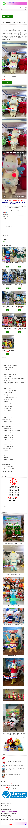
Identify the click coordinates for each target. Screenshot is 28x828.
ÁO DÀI (5, 453)
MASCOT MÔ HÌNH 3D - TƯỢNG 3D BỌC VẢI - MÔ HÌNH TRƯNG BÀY (13, 379)
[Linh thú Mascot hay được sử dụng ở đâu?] (3, 776)
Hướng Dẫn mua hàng (6, 815)
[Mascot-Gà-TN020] (13, 685)
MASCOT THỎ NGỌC (7, 417)
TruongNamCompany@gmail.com (16, 210)
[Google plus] (5, 213)
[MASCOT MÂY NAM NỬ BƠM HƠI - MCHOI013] (13, 623)
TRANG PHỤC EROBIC (8, 459)
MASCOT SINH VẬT (7, 392)
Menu (7, 16)
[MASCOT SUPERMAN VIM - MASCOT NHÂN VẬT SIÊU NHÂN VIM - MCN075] (8, 254)
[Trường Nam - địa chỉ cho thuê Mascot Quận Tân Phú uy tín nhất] (3, 770)
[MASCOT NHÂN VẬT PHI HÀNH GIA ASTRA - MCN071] (8, 298)
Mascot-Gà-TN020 (13, 687)
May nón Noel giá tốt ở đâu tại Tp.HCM (13, 761)
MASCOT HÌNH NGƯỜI (8, 386)
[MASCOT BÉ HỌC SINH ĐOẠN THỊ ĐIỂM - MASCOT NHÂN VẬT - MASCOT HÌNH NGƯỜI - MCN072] (20, 276)
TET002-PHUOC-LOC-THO (13, 655)
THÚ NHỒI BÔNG (6, 464)
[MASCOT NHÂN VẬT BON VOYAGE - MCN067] (20, 320)
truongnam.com (4, 805)
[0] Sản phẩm (22, 7)
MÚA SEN (5, 462)
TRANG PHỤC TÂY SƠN (8, 441)
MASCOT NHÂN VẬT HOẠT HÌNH (10, 374)
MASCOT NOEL (6, 424)
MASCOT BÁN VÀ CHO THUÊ (9, 363)
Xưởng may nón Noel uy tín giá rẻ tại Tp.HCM (14, 765)
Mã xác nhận (6, 235)
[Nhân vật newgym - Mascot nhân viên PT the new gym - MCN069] (20, 298)
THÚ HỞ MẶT (5, 395)
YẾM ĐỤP (5, 457)
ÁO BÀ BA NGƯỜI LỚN (8, 446)
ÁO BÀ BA (5, 455)
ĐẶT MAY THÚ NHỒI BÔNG (9, 468)
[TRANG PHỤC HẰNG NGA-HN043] (13, 604)
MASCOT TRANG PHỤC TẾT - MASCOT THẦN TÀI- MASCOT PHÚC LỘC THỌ (13, 383)
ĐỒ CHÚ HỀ (5, 401)
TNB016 (13, 752)
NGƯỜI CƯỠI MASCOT (8, 367)
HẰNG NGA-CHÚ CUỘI (8, 415)
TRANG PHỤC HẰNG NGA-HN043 (13, 605)
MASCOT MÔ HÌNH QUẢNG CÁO (10, 365)
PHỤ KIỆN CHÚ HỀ (7, 408)
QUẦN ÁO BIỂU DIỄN (6, 426)
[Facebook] (3, 213)
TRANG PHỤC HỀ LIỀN (8, 406)
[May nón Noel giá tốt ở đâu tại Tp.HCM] (3, 762)
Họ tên (4, 218)
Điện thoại (5, 222)
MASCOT (4, 360)
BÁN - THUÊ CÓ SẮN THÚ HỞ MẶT (10, 397)
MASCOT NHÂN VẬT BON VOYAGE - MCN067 (20, 328)
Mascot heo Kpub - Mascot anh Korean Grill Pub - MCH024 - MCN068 (7, 328)
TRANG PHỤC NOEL (6, 419)
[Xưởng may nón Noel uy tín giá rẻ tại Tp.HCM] (3, 766)
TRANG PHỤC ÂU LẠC (8, 439)
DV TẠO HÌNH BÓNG (7, 410)
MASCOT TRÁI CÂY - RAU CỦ (9, 390)
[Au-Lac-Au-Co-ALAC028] (13, 700)
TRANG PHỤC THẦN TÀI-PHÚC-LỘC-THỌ (11, 430)
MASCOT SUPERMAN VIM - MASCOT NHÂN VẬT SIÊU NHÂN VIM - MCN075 (7, 262)
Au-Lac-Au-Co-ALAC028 (13, 702)
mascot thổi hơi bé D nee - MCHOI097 (13, 574)
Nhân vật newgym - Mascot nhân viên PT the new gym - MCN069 (20, 306)
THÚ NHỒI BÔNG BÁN (8, 466)
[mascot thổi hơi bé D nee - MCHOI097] (13, 573)
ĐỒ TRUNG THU (5, 412)
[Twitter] (6, 213)
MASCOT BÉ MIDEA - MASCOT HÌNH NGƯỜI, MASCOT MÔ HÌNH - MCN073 (8, 284)
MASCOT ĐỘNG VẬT (7, 376)
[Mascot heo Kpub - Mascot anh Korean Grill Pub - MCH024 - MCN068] (8, 320)
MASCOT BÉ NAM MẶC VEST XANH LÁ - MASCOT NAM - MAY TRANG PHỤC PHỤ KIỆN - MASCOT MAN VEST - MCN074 (20, 262)
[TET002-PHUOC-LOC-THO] (13, 654)
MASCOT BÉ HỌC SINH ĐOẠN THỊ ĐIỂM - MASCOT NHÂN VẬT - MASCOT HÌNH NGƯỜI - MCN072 (20, 284)
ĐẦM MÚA (5, 450)
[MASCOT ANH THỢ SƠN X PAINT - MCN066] (8, 342)
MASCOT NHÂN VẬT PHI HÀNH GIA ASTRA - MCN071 (7, 306)
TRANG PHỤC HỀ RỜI (8, 403)
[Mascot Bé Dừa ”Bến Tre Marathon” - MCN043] (13, 541)
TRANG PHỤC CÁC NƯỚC (8, 433)
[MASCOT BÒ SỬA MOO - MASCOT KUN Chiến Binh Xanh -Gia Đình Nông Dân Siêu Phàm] (13, 731)
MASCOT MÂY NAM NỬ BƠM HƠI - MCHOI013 (13, 624)
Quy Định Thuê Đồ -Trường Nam (9, 813)
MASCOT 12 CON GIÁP (8, 372)
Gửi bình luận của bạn (8, 226)
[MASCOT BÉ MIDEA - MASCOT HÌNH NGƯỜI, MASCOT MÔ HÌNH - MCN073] (8, 276)
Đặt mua (7, 82)
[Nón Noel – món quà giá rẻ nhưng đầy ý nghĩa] (3, 758)
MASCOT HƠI (6, 369)
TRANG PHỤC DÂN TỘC (8, 435)
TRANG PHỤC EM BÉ (6, 448)
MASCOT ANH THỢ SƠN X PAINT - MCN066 (8, 350)
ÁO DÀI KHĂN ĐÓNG (7, 444)
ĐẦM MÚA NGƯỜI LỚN (8, 428)
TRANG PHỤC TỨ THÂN (8, 437)
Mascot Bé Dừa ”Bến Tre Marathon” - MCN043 (13, 543)
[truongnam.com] (14, 3)
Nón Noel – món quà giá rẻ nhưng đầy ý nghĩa (14, 756)
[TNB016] (13, 750)
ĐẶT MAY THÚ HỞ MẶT (8, 399)
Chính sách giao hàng (6, 817)
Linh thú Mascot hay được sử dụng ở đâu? (14, 774)
